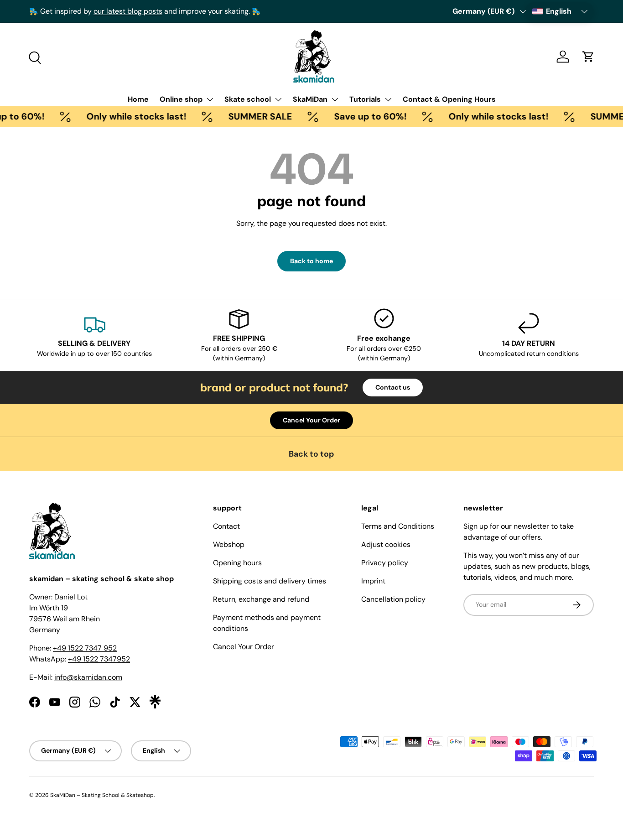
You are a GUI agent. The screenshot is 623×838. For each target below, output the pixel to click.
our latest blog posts (127, 11)
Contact (226, 526)
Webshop (228, 544)
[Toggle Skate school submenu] (278, 99)
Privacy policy (384, 562)
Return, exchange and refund (261, 599)
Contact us (392, 387)
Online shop (181, 99)
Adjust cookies (385, 544)
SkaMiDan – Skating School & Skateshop (102, 795)
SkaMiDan (310, 99)
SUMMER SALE (253, 116)
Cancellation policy (393, 599)
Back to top (311, 454)
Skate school (247, 99)
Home (138, 99)
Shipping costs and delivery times (269, 581)
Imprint (373, 581)
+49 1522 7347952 (99, 659)
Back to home (311, 261)
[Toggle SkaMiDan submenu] (334, 99)
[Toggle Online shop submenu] (209, 99)
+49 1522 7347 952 (85, 648)
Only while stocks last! (129, 116)
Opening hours (237, 562)
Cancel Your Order (311, 420)
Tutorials (365, 99)
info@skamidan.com (88, 677)
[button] (588, 57)
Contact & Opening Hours (449, 99)
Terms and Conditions (397, 526)
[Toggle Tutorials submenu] (388, 99)
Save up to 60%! (363, 116)
